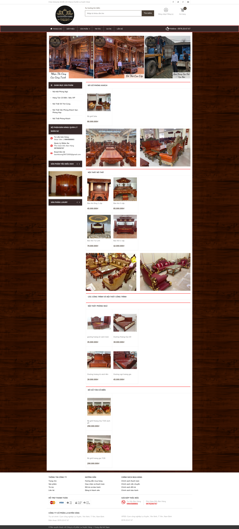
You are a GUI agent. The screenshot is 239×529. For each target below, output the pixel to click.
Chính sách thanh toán (130, 481)
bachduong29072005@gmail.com (67, 154)
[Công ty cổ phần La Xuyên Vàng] (65, 15)
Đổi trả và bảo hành (93, 487)
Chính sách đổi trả (128, 487)
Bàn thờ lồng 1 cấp (94, 203)
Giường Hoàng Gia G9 (122, 337)
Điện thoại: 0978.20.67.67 (59, 520)
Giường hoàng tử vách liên (97, 374)
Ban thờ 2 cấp (118, 241)
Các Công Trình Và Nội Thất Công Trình (107, 297)
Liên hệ (51, 490)
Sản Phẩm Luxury (59, 202)
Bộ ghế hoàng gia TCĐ (96, 458)
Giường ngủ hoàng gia (122, 374)
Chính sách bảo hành (129, 490)
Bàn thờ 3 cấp (118, 203)
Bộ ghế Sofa (92, 116)
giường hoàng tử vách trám (98, 337)
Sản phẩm (53, 484)
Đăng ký (171, 14)
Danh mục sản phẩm (63, 85)
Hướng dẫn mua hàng (93, 481)
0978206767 (151, 504)
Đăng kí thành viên (92, 490)
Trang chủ (53, 481)
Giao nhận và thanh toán (95, 484)
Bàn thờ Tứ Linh (93, 241)
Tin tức (51, 487)
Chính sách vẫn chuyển (130, 484)
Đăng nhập (162, 14)
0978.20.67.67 (184, 29)
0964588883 (132, 504)
